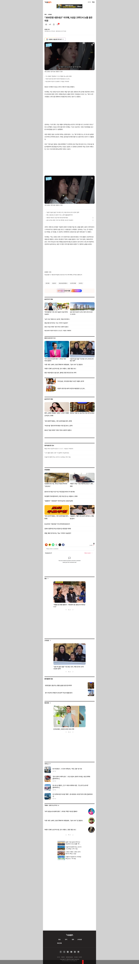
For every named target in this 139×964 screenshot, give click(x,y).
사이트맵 (75, 957)
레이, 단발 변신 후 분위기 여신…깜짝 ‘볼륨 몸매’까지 (59, 215)
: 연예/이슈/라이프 (51, 805)
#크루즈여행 (73, 283)
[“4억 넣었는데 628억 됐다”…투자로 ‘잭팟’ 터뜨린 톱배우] (91, 811)
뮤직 (66, 939)
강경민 (45, 29)
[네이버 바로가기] (75, 952)
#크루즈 (80, 283)
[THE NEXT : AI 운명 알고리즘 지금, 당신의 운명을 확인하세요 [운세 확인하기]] (69, 291)
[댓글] (57, 24)
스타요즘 (50, 14)
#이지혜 (47, 283)
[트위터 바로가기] (64, 952)
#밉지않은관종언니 (63, 283)
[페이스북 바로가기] (60, 952)
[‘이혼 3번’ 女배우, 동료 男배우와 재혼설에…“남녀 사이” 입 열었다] (91, 820)
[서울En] (47, 2)
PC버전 (80, 957)
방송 (45, 578)
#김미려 (54, 283)
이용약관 (63, 957)
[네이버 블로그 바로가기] (78, 952)
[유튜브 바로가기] (67, 952)
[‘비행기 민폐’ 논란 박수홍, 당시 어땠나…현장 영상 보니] (91, 829)
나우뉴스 (46, 764)
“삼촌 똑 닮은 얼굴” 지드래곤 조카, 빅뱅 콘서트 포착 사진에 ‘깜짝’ (62, 212)
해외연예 (46, 703)
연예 (45, 14)
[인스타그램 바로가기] (71, 952)
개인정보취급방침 (69, 957)
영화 (73, 939)
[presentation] (66, 609)
